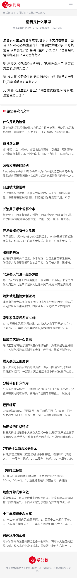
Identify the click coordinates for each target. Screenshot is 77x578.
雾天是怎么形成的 (16, 361)
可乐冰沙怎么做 (14, 536)
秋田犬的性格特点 (16, 427)
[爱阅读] (11, 4)
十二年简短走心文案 (17, 514)
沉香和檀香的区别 (16, 165)
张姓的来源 (11, 252)
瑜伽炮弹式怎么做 (16, 492)
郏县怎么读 (11, 144)
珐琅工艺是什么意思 (17, 340)
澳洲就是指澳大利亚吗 (19, 296)
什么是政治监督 (14, 122)
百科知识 (21, 12)
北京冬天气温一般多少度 (20, 274)
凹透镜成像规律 (14, 187)
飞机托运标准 (12, 470)
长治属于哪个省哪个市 (19, 209)
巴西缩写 (9, 405)
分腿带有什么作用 (16, 383)
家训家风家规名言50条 (19, 318)
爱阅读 (9, 12)
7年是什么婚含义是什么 (20, 448)
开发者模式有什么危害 (19, 231)
